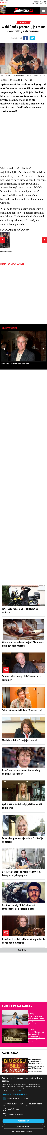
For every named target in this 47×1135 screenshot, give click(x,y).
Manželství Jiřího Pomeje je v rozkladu (20, 740)
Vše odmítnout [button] (23, 1126)
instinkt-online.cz (35, 1071)
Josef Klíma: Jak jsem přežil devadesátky (36, 1033)
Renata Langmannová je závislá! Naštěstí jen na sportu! (23, 840)
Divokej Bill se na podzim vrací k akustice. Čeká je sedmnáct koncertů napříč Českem (36, 1064)
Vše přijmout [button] (23, 1121)
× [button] (44, 1077)
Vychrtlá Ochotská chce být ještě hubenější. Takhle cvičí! (22, 806)
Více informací (24, 1091)
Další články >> (23, 950)
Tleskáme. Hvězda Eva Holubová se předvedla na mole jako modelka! (23, 941)
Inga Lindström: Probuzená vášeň (36, 1016)
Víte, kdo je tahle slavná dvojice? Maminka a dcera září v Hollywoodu (23, 644)
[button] (23, 1094)
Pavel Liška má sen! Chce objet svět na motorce (20, 611)
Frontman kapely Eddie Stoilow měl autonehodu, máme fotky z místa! (18, 907)
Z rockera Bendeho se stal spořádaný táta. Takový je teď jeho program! (21, 874)
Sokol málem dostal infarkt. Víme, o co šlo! (22, 710)
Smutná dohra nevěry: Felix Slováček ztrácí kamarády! (22, 678)
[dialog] (23, 1105)
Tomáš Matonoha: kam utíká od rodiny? (15, 364)
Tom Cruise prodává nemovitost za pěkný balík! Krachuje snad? (21, 772)
